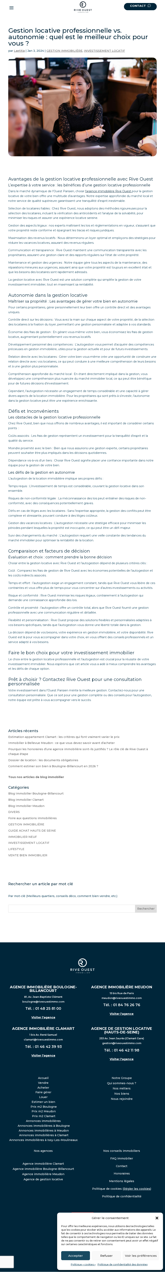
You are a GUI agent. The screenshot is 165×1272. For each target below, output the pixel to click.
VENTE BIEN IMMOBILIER (27, 855)
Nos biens (121, 1093)
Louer (43, 1097)
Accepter (75, 1256)
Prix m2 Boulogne (44, 1106)
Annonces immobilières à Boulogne (44, 1126)
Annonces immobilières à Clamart (43, 1135)
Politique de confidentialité (121, 1196)
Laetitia (19, 51)
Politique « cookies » (83, 1264)
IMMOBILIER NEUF (22, 837)
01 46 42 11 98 (126, 1050)
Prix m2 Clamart (43, 1116)
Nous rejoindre (122, 1099)
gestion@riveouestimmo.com (121, 1043)
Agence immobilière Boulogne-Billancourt (43, 1169)
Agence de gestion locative (43, 1179)
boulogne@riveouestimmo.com (43, 1001)
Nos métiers (122, 1088)
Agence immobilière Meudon (43, 1174)
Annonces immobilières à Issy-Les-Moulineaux (43, 1140)
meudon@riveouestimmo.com (122, 998)
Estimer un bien (43, 1102)
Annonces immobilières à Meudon (44, 1130)
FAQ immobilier (121, 1158)
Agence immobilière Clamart (43, 1163)
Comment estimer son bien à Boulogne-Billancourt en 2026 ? (53, 766)
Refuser (106, 1256)
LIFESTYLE (16, 849)
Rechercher (146, 908)
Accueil (43, 1078)
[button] (157, 1218)
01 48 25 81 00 (48, 1008)
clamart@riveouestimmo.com (43, 1039)
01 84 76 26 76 (126, 1005)
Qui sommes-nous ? (121, 1083)
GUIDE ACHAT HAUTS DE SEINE (32, 830)
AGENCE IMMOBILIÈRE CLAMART (43, 1028)
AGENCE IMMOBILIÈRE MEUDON (121, 987)
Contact (121, 1166)
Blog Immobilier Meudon (26, 806)
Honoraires (122, 1173)
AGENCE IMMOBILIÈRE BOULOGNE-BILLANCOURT (43, 989)
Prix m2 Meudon (44, 1111)
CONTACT (138, 6)
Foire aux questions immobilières (32, 818)
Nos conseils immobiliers (121, 1151)
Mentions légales (121, 1181)
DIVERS (14, 812)
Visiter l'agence (43, 1017)
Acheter (43, 1087)
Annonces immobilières (43, 1121)
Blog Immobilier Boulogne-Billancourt (36, 793)
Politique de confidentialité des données (122, 1264)
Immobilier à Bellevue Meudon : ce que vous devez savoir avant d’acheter (61, 743)
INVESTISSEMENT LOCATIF (104, 51)
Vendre (43, 1083)
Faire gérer (43, 1092)
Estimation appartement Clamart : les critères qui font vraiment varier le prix (64, 737)
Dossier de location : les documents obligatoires (43, 760)
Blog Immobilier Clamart (26, 800)
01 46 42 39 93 (48, 1046)
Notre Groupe (122, 1078)
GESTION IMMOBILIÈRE (64, 51)
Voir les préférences (141, 1256)
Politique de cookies (107, 1189)
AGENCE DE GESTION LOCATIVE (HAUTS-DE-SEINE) (121, 1030)
